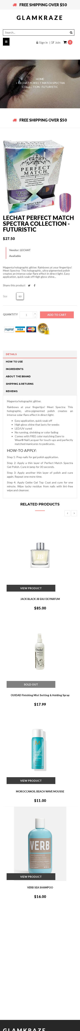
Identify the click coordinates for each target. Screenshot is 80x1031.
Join (57, 42)
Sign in (43, 42)
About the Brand (18, 376)
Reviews (11, 391)
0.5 (20, 296)
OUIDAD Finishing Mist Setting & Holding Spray (40, 695)
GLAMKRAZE (40, 17)
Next (74, 513)
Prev (67, 513)
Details (11, 354)
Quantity (10, 314)
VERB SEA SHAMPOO (40, 887)
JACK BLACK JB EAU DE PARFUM (40, 599)
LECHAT (25, 250)
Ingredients (14, 369)
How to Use (14, 361)
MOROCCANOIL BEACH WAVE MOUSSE (40, 791)
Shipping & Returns (19, 383)
